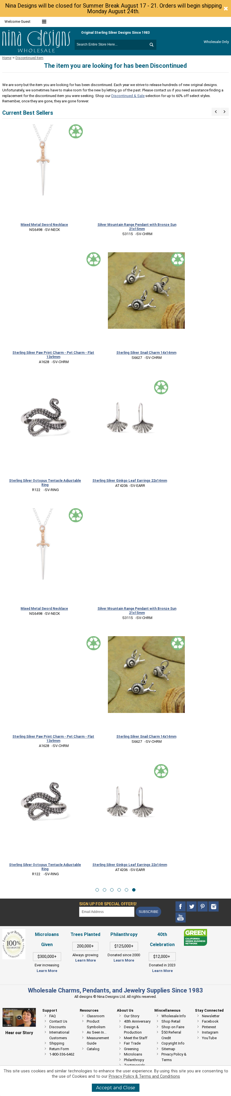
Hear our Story (19, 1032)
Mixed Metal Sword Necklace (44, 225)
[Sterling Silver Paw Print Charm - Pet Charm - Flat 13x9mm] (53, 299)
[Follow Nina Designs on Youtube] (181, 917)
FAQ (52, 1016)
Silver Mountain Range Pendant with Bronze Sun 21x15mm (136, 227)
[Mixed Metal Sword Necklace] (44, 162)
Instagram (210, 1032)
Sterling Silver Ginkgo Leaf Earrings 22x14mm (129, 481)
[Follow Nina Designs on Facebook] (181, 906)
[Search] (151, 45)
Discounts (57, 1027)
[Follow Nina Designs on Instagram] (213, 906)
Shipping (56, 1043)
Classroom (96, 1016)
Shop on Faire (172, 1027)
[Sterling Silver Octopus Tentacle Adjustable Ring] (45, 419)
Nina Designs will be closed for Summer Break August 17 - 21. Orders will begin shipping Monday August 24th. (113, 8)
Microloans (133, 1054)
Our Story (131, 1016)
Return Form (59, 1049)
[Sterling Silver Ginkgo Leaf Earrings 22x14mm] (129, 418)
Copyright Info (173, 1043)
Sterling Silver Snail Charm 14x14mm (146, 353)
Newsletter (210, 1016)
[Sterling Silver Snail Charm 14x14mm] (146, 290)
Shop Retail (170, 1021)
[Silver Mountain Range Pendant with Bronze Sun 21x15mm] (137, 171)
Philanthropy (134, 1060)
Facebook (210, 1021)
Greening (131, 1049)
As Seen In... (96, 1032)
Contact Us (58, 1021)
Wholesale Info (173, 1016)
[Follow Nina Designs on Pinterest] (202, 906)
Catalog (93, 1049)
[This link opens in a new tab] (195, 932)
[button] (97, 890)
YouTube (209, 1038)
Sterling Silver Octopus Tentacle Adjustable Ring (45, 483)
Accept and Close (115, 1087)
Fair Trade (132, 1043)
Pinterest (209, 1027)
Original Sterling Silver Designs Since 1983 (115, 33)
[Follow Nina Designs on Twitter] (191, 906)
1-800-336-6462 (61, 1054)
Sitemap (168, 1049)
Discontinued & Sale (128, 96)
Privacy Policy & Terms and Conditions (144, 1076)
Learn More (47, 971)
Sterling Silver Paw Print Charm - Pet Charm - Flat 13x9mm (53, 355)
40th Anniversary (137, 1021)
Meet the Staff (135, 1038)
